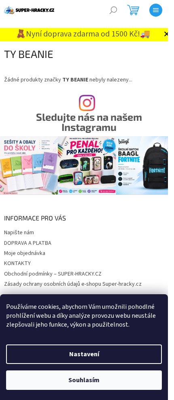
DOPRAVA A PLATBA (27, 243)
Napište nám (19, 233)
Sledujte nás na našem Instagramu (89, 122)
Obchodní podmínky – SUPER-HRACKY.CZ (53, 274)
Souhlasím (84, 380)
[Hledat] (113, 10)
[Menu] (156, 10)
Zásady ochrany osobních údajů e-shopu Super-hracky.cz (73, 284)
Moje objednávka (24, 253)
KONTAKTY (17, 263)
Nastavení (84, 354)
